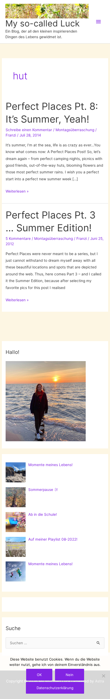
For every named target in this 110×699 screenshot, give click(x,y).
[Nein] (103, 675)
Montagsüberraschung (75, 130)
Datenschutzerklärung (55, 688)
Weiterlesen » (17, 192)
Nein (69, 675)
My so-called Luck (42, 23)
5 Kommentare (18, 238)
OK (39, 675)
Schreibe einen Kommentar (29, 130)
